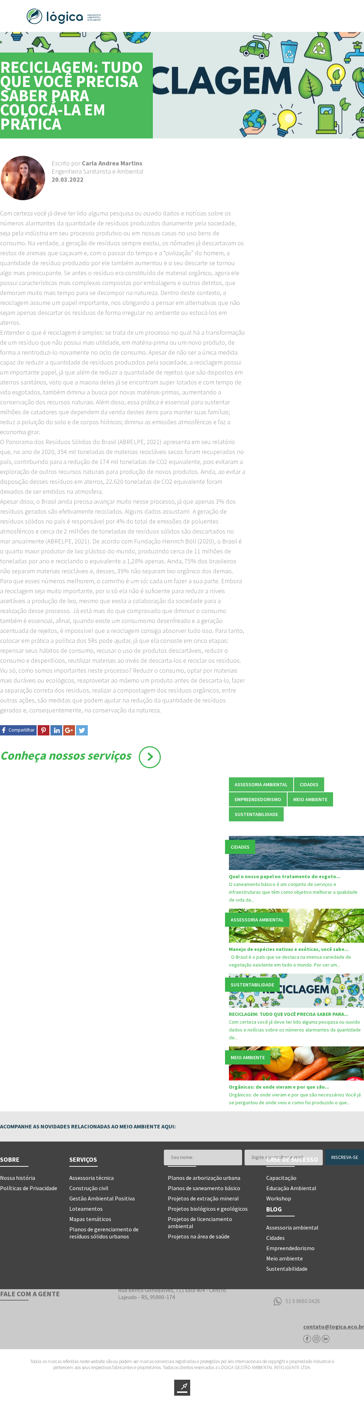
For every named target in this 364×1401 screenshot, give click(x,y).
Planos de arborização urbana (204, 1177)
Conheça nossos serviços (65, 755)
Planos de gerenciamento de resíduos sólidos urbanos (104, 1233)
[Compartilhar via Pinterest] (43, 730)
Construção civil (88, 1188)
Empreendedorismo (290, 1248)
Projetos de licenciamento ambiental (200, 1222)
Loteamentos (86, 1208)
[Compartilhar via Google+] (69, 730)
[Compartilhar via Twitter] (82, 730)
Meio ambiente (284, 1258)
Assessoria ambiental (292, 1227)
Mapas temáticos (90, 1218)
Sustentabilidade (286, 1268)
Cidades (275, 1237)
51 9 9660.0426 (302, 1300)
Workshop (278, 1198)
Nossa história (17, 1177)
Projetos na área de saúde (199, 1236)
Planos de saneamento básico (204, 1188)
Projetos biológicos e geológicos (208, 1208)
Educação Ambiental (291, 1188)
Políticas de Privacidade (28, 1188)
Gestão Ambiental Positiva (102, 1198)
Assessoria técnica (91, 1177)
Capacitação (281, 1177)
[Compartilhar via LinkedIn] (56, 730)
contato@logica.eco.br (333, 1326)
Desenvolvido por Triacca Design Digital (182, 1388)
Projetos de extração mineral (203, 1198)
